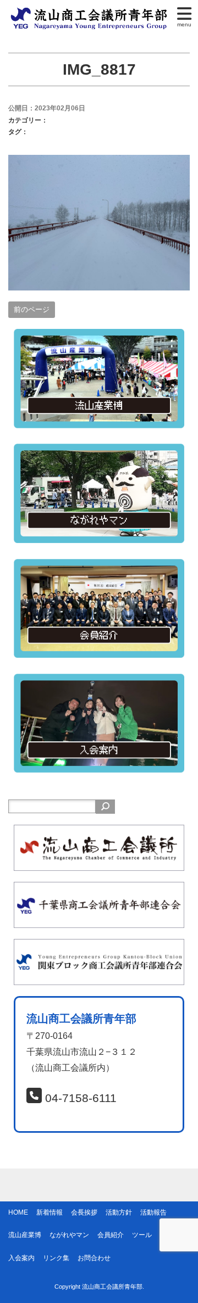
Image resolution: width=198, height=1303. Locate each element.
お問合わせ (94, 1258)
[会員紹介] (99, 566)
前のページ (32, 309)
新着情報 (49, 1212)
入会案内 (21, 1258)
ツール (142, 1235)
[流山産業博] (99, 336)
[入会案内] (99, 681)
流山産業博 (24, 1235)
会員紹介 (110, 1235)
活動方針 (119, 1212)
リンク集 (56, 1258)
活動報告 (153, 1212)
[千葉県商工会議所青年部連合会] (99, 889)
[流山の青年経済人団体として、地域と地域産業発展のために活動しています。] (90, 13)
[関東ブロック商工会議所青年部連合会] (99, 946)
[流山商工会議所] (99, 832)
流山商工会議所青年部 (112, 1286)
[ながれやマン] (99, 451)
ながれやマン (69, 1235)
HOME (18, 1212)
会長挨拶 (84, 1212)
